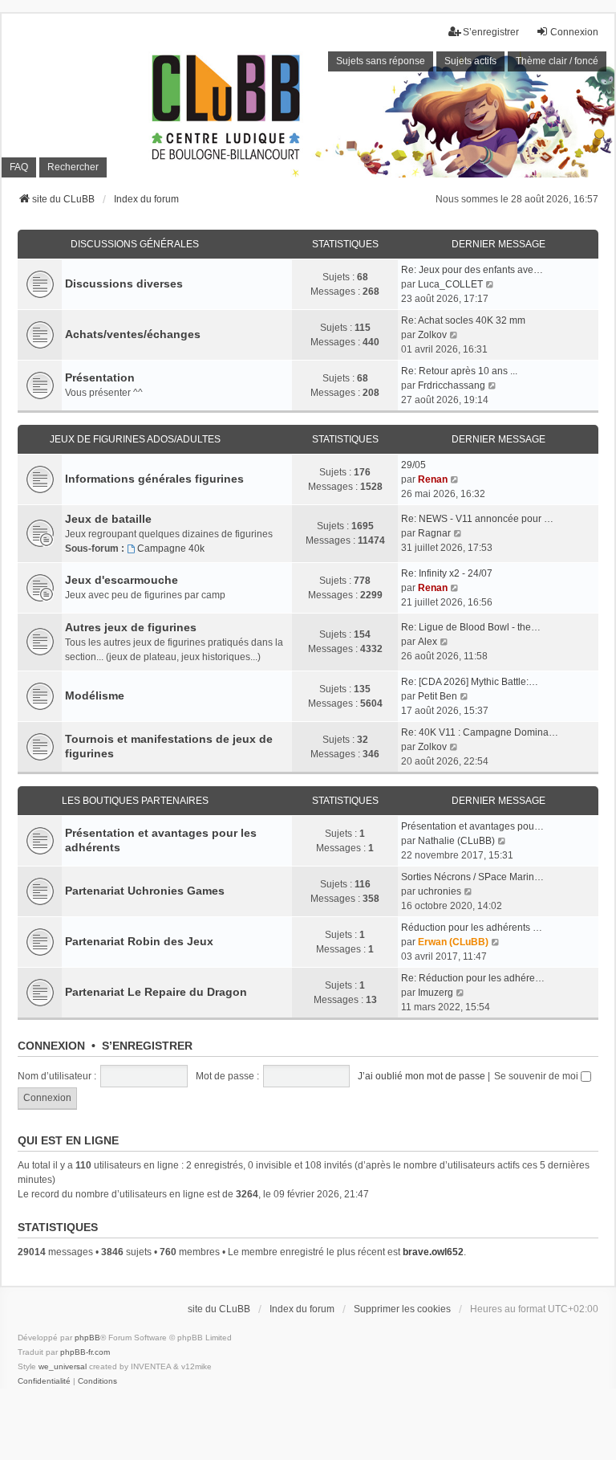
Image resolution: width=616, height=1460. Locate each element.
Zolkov (432, 335)
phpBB (87, 1337)
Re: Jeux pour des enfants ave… (472, 269)
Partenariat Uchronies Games (145, 890)
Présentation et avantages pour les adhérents (161, 840)
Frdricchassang (451, 385)
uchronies (439, 891)
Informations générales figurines (154, 478)
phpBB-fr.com (85, 1352)
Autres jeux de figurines (131, 627)
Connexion (51, 1045)
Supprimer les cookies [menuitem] (402, 1309)
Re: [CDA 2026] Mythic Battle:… (469, 681)
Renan (433, 479)
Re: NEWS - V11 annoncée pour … (477, 518)
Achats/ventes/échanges (133, 334)
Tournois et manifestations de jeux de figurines (169, 746)
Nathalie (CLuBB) (456, 840)
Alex (427, 641)
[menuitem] (44, 1381)
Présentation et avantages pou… (472, 826)
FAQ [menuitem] (19, 167)
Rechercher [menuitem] (73, 167)
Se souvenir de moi (537, 1076)
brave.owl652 (433, 1252)
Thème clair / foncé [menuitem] (557, 61)
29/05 (413, 465)
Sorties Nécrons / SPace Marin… (472, 877)
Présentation (100, 377)
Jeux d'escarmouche (121, 579)
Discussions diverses (124, 283)
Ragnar (434, 533)
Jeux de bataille (108, 518)
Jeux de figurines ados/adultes (135, 439)
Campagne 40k (171, 548)
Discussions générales (135, 244)
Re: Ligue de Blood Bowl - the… (471, 627)
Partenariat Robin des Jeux (139, 941)
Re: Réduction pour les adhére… (473, 978)
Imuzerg (435, 992)
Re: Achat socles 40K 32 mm (463, 320)
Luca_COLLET (450, 284)
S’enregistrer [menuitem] (491, 32)
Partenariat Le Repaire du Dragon (156, 991)
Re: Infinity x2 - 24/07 (446, 573)
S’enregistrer (147, 1045)
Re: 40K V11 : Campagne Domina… (479, 732)
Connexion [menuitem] (574, 32)
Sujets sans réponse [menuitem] (380, 61)
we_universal (62, 1366)
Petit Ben (437, 696)
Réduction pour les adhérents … (471, 927)
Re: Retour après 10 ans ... (459, 371)
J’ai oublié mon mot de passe (421, 1076)
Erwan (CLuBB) (453, 942)
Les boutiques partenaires (135, 800)
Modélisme (94, 695)
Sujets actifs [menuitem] (470, 61)
